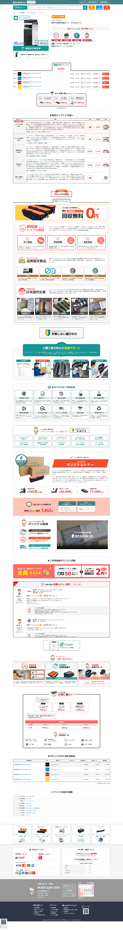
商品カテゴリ (22, 7)
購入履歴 (53, 907)
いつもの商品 (54, 909)
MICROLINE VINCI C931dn (46, 591)
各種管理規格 (71, 289)
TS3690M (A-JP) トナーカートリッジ (22, 774)
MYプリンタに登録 (58, 17)
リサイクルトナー (62, 289)
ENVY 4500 (42, 621)
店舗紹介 (66, 908)
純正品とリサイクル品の (42, 443)
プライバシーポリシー (69, 913)
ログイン (84, 2)
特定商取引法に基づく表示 (70, 909)
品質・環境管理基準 (72, 258)
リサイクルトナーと (80, 438)
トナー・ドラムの (98, 443)
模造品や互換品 (39, 316)
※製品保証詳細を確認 (82, 230)
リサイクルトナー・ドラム (59, 258)
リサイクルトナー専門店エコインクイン (63, 920)
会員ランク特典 (38, 911)
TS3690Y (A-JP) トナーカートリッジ (22, 779)
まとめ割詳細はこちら (61, 108)
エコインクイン (53, 289)
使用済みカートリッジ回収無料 (64, 46)
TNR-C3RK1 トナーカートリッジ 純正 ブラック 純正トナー (51, 589)
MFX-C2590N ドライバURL (31, 810)
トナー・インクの (80, 443)
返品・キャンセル (38, 909)
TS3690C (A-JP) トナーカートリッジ (22, 769)
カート (106, 74)
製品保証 (36, 913)
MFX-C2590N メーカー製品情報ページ (33, 808)
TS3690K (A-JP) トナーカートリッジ (22, 764)
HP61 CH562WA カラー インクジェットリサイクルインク (51, 619)
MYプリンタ (54, 911)
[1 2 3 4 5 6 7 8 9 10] (99, 74)
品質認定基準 (75, 316)
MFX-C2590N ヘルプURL (30, 812)
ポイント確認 (54, 915)
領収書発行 (37, 907)
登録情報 (53, 913)
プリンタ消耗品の (98, 438)
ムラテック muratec (57, 20)
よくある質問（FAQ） (39, 915)
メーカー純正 (43, 317)
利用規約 (66, 911)
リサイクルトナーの (24, 438)
